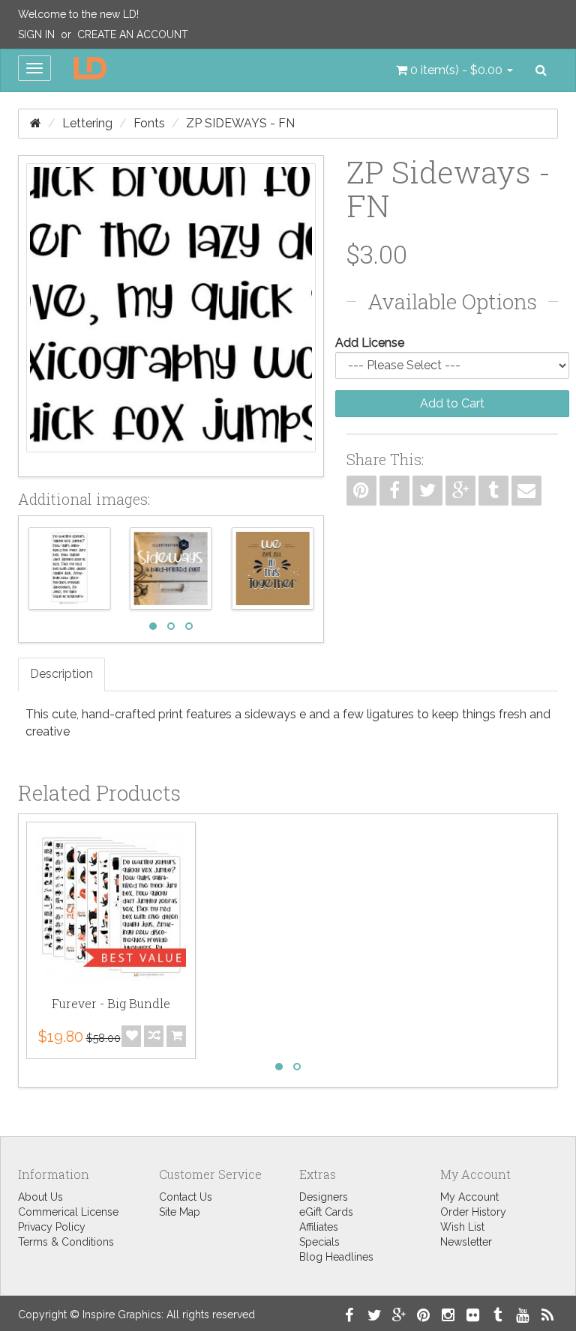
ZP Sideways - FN (240, 123)
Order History (473, 1212)
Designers (323, 1197)
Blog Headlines (336, 1257)
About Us (40, 1197)
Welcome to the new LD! (78, 14)
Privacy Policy (52, 1227)
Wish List (462, 1227)
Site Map (179, 1212)
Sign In (36, 34)
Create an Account (132, 34)
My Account (469, 1197)
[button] (454, 70)
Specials (319, 1242)
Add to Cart (452, 403)
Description (61, 674)
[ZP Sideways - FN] (171, 316)
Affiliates (318, 1227)
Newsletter (466, 1242)
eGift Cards (326, 1212)
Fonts (149, 123)
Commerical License (68, 1212)
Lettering (87, 123)
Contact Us (185, 1197)
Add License (369, 343)
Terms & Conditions (66, 1242)
